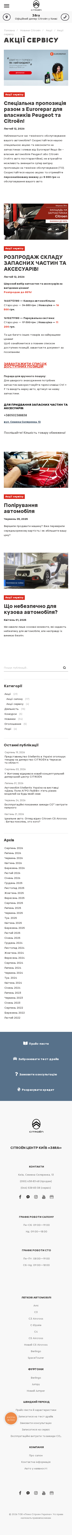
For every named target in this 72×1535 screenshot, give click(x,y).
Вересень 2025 (14, 898)
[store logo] (36, 5)
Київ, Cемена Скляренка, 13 (36, 1174)
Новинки (10, 719)
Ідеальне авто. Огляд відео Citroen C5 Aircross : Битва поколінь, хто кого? (35, 820)
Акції (49, 30)
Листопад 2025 (14, 888)
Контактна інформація (35, 1462)
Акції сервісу (14, 94)
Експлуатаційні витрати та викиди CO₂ (36, 1436)
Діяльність (11, 709)
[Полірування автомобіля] (36, 470)
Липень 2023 (12, 992)
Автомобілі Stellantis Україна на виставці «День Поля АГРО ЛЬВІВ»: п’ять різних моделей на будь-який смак (31, 790)
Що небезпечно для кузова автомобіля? (31, 609)
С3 (36, 1312)
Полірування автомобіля (21, 508)
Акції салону (14, 699)
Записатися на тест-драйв (35, 1416)
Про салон (36, 1455)
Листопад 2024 (14, 948)
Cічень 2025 (12, 938)
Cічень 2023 (12, 1002)
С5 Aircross (36, 1338)
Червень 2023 (13, 997)
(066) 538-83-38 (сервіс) (36, 1187)
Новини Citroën (30, 30)
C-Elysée (35, 1325)
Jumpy (36, 1384)
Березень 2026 (14, 868)
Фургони (36, 1369)
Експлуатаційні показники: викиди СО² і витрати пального (35, 806)
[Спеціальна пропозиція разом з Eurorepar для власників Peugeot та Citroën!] (36, 68)
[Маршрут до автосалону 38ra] (7, 17)
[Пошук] (64, 668)
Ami (35, 1305)
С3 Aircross (36, 1318)
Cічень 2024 (12, 987)
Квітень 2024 (13, 982)
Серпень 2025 (13, 903)
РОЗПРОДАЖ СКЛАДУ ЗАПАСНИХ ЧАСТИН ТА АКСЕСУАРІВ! (35, 263)
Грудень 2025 (13, 883)
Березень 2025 (14, 928)
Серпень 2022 (13, 1007)
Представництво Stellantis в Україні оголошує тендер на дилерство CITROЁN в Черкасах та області (34, 759)
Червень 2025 (13, 913)
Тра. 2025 (10, 918)
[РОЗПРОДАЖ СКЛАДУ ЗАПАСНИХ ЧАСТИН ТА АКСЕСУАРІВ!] (36, 222)
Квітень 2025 (13, 923)
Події (7, 729)
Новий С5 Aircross (36, 1344)
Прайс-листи (38, 1043)
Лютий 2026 (12, 873)
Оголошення (12, 724)
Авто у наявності (35, 1468)
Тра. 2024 (10, 977)
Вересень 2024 (14, 957)
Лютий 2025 (12, 933)
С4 (36, 1331)
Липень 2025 (12, 908)
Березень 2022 (14, 1012)
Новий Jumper (36, 1390)
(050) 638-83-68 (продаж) (36, 1181)
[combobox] (36, 668)
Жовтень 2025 (14, 893)
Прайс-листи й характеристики (36, 1410)
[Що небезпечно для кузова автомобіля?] (36, 571)
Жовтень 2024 (14, 953)
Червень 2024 (13, 972)
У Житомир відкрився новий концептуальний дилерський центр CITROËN (34, 775)
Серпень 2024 (13, 962)
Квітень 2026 (13, 863)
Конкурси (10, 714)
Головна (9, 30)
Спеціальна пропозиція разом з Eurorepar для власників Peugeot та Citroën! (35, 112)
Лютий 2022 (12, 1017)
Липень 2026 (12, 853)
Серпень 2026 (13, 848)
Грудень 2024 (13, 943)
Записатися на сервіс (36, 1429)
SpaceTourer (36, 1357)
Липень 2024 (12, 967)
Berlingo (36, 1351)
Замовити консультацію (36, 1423)
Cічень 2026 (12, 878)
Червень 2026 (13, 858)
